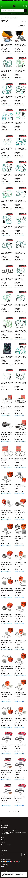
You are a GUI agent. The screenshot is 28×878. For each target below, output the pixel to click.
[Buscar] (25, 10)
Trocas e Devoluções (6, 845)
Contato (3, 842)
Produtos (3, 840)
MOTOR (15, 17)
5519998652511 (5, 825)
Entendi (3, 875)
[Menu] (2, 6)
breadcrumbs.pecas (8, 17)
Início (2, 17)
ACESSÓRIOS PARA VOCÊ (13, 13)
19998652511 (4, 827)
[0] (26, 6)
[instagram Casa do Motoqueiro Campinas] (1, 820)
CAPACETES (3, 13)
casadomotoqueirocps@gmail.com (9, 830)
